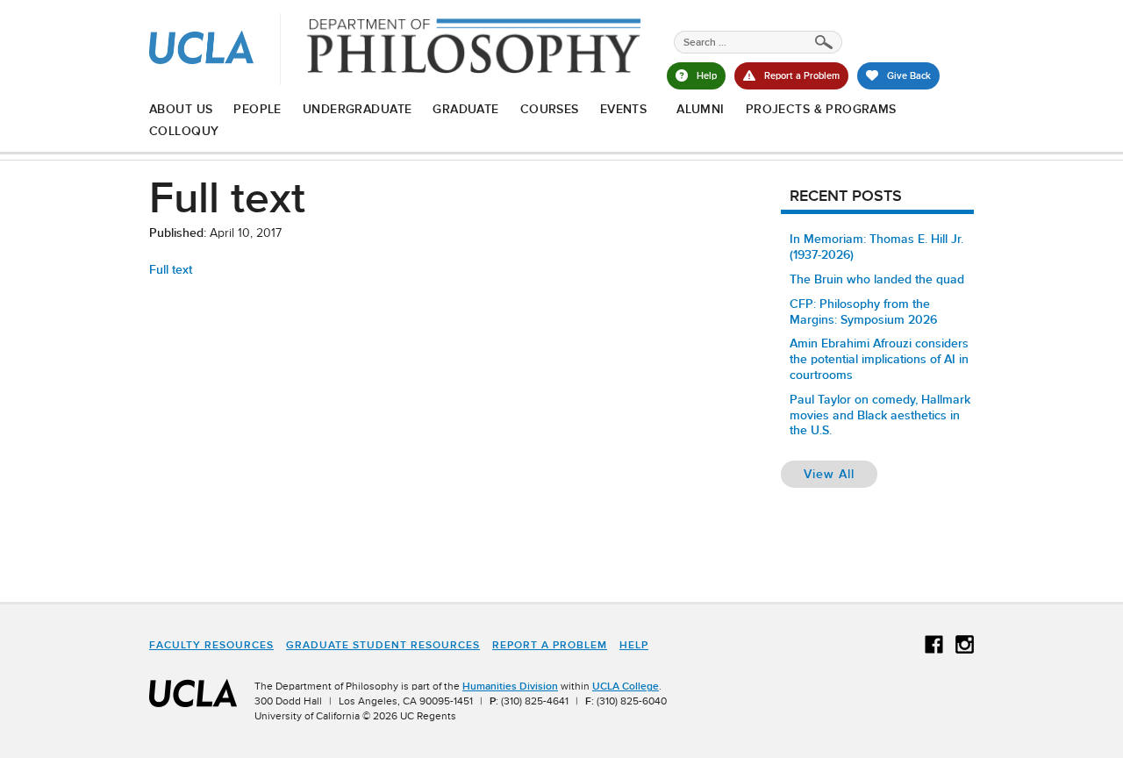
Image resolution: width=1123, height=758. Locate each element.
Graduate (465, 109)
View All (840, 473)
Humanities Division (510, 686)
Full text (170, 269)
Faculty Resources (211, 645)
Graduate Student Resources (383, 645)
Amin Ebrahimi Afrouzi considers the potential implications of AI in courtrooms (879, 359)
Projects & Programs (821, 109)
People (257, 109)
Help (633, 645)
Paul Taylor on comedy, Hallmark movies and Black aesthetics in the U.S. (880, 415)
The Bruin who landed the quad (877, 279)
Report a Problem (549, 645)
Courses (549, 109)
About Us (180, 109)
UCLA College (625, 686)
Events (623, 109)
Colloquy (183, 131)
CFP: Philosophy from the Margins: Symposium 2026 (863, 311)
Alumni (700, 109)
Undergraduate (357, 109)
